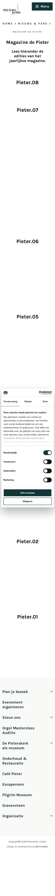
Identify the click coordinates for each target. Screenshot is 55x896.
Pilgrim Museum (17, 795)
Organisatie (12, 816)
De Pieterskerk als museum (15, 745)
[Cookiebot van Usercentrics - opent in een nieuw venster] (39, 393)
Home (7, 23)
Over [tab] (45, 401)
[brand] (10, 8)
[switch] (47, 461)
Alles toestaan (27, 493)
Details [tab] (28, 401)
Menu (45, 6)
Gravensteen (13, 805)
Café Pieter (12, 774)
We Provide (41, 846)
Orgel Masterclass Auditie (18, 730)
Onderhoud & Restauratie (14, 761)
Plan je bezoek (15, 691)
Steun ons (11, 717)
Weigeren (27, 501)
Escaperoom (13, 784)
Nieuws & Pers (33, 23)
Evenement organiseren (13, 704)
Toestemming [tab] (10, 401)
